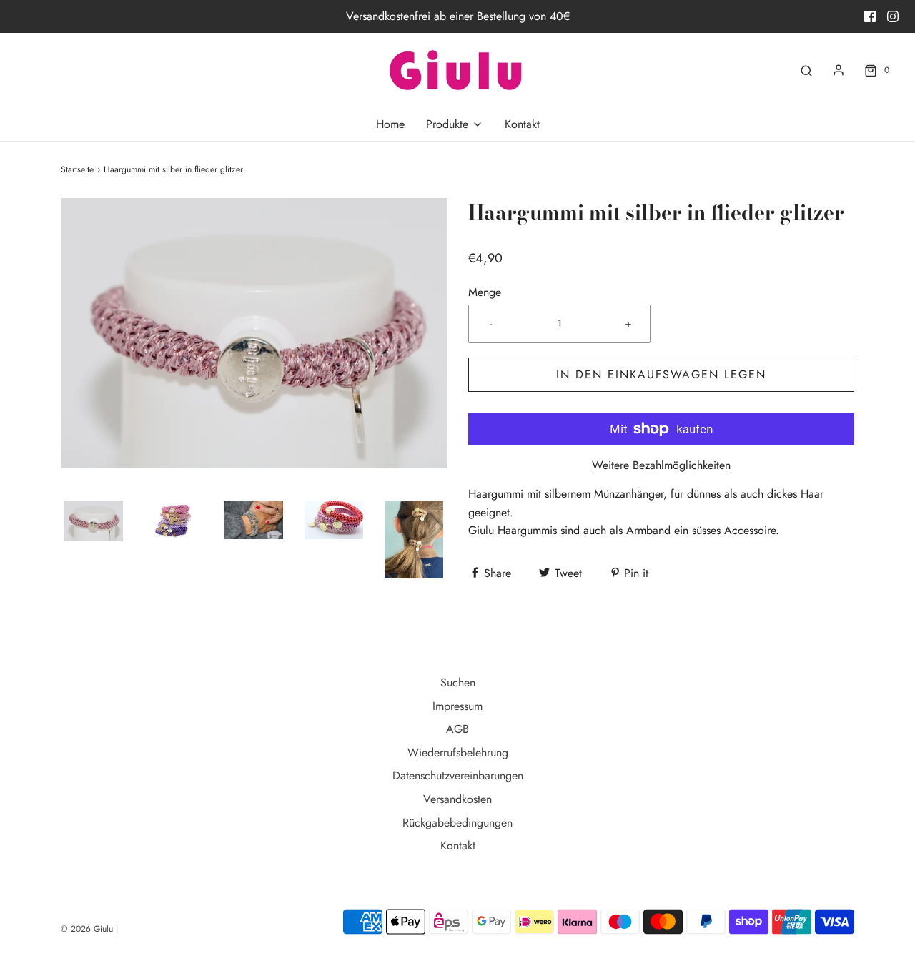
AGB (457, 729)
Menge (484, 292)
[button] (93, 521)
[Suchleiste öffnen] (806, 70)
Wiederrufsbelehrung (457, 752)
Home (390, 124)
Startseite (77, 169)
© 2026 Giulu (87, 928)
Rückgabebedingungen (457, 822)
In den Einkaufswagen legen (661, 374)
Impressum (457, 706)
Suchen (457, 682)
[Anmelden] (838, 70)
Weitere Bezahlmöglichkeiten (661, 465)
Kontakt (522, 124)
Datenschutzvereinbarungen (457, 775)
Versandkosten (457, 799)
